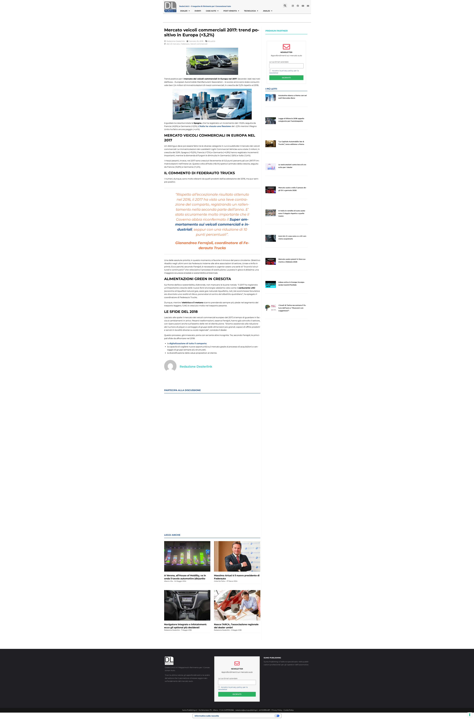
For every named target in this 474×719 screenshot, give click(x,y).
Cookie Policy (289, 710)
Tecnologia (250, 11)
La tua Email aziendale (278, 62)
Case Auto (211, 11)
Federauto (185, 44)
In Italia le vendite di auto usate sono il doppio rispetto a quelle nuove (291, 213)
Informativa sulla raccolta (207, 716)
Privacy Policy (277, 710)
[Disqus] (212, 427)
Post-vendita (230, 11)
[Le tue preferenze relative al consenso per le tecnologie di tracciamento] (469, 714)
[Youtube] (303, 6)
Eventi (198, 11)
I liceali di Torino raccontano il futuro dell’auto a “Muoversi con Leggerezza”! (292, 307)
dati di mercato (173, 44)
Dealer (183, 11)
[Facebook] (298, 6)
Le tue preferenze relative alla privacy (248, 716)
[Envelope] (308, 6)
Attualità (211, 41)
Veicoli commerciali (198, 44)
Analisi (266, 11)
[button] (285, 6)
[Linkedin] (293, 6)
